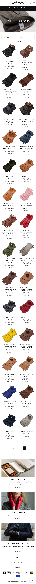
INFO (18, 557)
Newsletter (18, 562)
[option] (18, 7)
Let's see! (18, 487)
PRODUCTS (18, 567)
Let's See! (18, 518)
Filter (7, 37)
